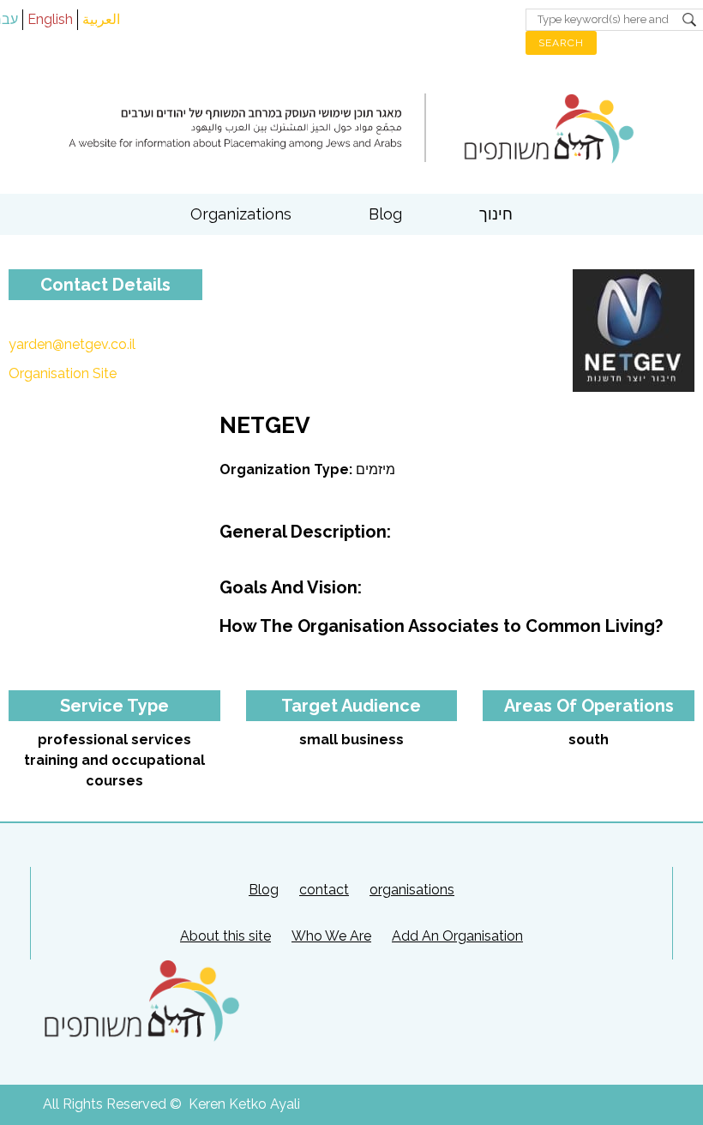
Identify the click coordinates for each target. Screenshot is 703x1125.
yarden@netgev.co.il (72, 344)
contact (324, 889)
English (50, 19)
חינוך (496, 214)
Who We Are (331, 936)
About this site (225, 936)
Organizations (240, 214)
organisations (412, 889)
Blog (385, 214)
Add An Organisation (457, 936)
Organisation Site (63, 373)
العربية (101, 19)
